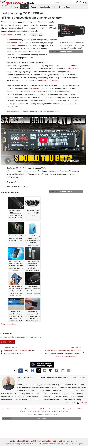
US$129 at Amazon (49, 80)
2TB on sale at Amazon (49, 111)
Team (27, 441)
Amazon (70, 68)
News (24, 7)
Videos (33, 7)
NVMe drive (32, 88)
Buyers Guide (64, 7)
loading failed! (54, 51)
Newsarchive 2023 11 (76, 409)
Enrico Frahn (6, 34)
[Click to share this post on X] (38, 370)
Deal (40, 35)
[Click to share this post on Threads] (26, 370)
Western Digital (17, 42)
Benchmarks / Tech (47, 7)
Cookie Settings (59, 441)
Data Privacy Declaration (41, 441)
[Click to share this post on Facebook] (20, 370)
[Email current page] (68, 370)
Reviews (14, 7)
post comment (8, 341)
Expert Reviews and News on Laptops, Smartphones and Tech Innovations (27, 409)
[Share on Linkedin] (62, 370)
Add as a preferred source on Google (44, 364)
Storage (34, 35)
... (85, 7)
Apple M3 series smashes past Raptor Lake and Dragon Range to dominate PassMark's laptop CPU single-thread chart (63, 353)
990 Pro (30, 57)
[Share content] (15, 370)
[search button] (77, 2)
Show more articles (8, 324)
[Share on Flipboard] (56, 370)
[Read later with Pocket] (50, 370)
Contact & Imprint (17, 441)
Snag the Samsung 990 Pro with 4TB (22, 111)
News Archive (63, 409)
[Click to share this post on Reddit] (44, 370)
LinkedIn (83, 402)
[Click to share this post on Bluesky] (32, 370)
